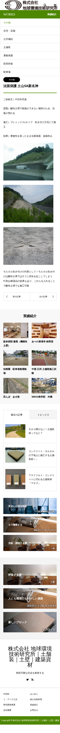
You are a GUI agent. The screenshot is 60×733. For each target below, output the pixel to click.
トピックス (43, 414)
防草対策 (8, 63)
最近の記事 (16, 414)
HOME (6, 694)
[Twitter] (27, 679)
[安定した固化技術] (30, 512)
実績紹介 (34, 704)
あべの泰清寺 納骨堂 (42, 341)
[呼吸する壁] (30, 583)
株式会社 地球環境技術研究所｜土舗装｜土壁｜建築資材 (30, 657)
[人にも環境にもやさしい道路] (30, 607)
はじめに (34, 694)
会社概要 (7, 710)
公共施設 (8, 38)
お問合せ (34, 710)
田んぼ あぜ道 (11, 396)
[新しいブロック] (30, 631)
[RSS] (32, 679)
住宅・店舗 (9, 30)
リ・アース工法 (10, 699)
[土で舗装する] (30, 530)
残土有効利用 (36, 699)
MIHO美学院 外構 (42, 396)
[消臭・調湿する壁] (30, 549)
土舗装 (7, 47)
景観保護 (8, 55)
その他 (7, 22)
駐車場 (7, 71)
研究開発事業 (9, 704)
